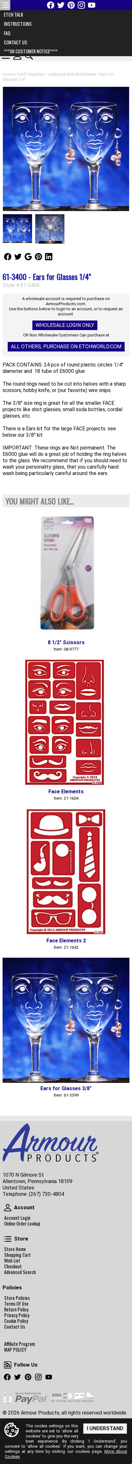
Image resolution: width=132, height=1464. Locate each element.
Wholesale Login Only (65, 325)
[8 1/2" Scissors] (66, 573)
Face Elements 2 (66, 941)
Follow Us (8, 257)
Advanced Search (20, 1272)
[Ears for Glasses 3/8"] (66, 1020)
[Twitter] (61, 5)
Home (8, 74)
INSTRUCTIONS (18, 23)
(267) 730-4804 (46, 1194)
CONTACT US (15, 42)
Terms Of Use (16, 1304)
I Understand (105, 1428)
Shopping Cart (17, 1255)
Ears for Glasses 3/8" (66, 1088)
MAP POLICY (15, 1350)
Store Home (15, 1249)
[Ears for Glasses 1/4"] (66, 149)
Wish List (12, 1261)
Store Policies (17, 1298)
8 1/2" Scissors (66, 642)
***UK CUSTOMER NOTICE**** (31, 51)
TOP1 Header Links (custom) (5, 5)
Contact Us (14, 1327)
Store (8, 1239)
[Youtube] (92, 5)
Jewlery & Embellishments (71, 74)
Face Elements (66, 792)
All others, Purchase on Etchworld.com (66, 346)
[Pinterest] (71, 5)
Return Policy (16, 1309)
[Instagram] (81, 5)
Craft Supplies (30, 74)
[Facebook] (50, 5)
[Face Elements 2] (66, 872)
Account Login (17, 1218)
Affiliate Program (19, 1344)
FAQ (7, 33)
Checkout (13, 1266)
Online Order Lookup (22, 1223)
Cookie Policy (16, 1321)
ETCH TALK (13, 14)
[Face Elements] (66, 723)
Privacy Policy (16, 1315)
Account (8, 1208)
